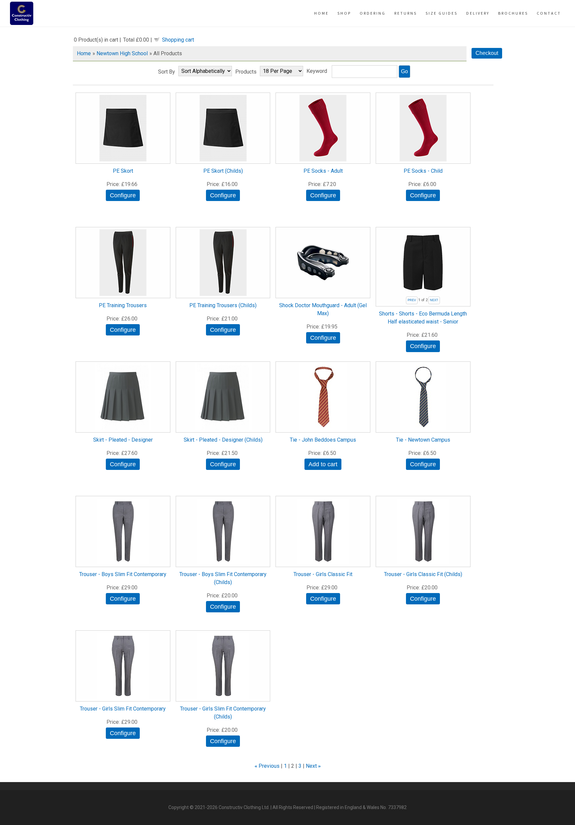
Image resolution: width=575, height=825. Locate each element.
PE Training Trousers (123, 305)
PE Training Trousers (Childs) (223, 305)
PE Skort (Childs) (223, 171)
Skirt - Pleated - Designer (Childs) (223, 440)
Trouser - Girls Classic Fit (322, 574)
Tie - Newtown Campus (423, 440)
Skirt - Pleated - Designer (123, 440)
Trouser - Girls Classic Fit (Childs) (423, 574)
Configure (123, 195)
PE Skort (123, 171)
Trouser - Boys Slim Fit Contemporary (122, 574)
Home (84, 53)
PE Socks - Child (423, 171)
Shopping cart (178, 40)
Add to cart (322, 464)
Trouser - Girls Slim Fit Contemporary (123, 709)
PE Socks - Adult (323, 171)
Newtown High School (122, 53)
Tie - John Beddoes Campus (323, 440)
